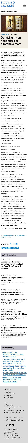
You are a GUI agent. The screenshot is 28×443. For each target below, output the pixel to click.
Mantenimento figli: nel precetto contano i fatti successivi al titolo (12, 379)
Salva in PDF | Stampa (10, 248)
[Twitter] (10, 244)
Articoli (7, 11)
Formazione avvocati (13, 412)
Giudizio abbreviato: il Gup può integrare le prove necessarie (15, 374)
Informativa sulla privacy (14, 420)
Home (2, 11)
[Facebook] (13, 244)
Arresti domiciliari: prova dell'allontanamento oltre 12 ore (14, 313)
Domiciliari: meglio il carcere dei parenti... (12, 279)
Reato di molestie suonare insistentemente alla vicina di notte (13, 294)
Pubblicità (9, 405)
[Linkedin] (16, 244)
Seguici (8, 396)
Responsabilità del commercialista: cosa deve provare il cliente (13, 354)
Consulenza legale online (15, 411)
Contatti (8, 392)
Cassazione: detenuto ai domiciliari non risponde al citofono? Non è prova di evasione (12, 265)
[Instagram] (7, 425)
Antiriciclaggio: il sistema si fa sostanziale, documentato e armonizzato (14, 368)
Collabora (9, 397)
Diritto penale (13, 11)
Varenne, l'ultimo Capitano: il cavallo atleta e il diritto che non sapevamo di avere (14, 361)
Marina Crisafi (5, 34)
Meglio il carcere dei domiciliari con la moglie (14, 329)
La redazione (10, 394)
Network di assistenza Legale (13, 408)
